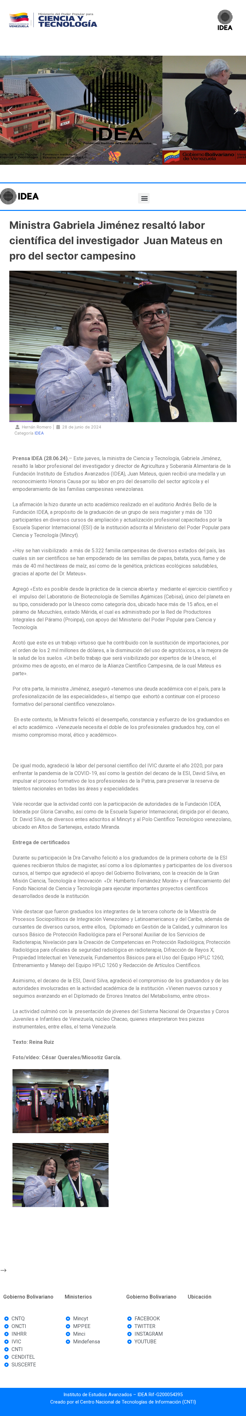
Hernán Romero (37, 427)
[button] (10, 110)
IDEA (39, 433)
